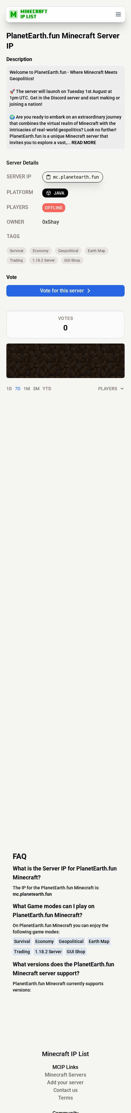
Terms (65, 1098)
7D (17, 388)
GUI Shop (72, 260)
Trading (16, 260)
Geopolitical (68, 251)
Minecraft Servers (65, 1075)
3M (36, 388)
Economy (41, 251)
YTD (47, 388)
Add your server (65, 1082)
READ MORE (84, 142)
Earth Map (96, 251)
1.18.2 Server (43, 260)
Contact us (65, 1090)
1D (9, 388)
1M (27, 388)
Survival (16, 251)
